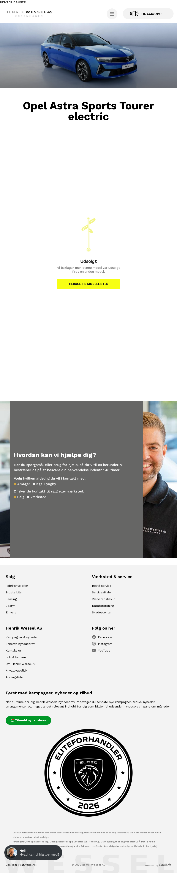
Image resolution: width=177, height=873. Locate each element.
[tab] (22, 484)
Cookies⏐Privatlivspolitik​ (21, 864)
